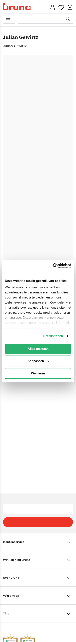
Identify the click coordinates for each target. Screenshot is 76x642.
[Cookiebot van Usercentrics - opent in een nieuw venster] (53, 266)
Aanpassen (35, 361)
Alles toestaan (38, 348)
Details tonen (53, 336)
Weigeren (38, 373)
